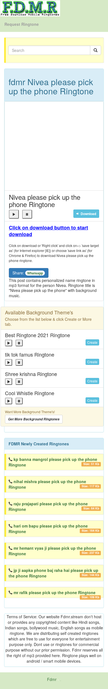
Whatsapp (35, 273)
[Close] (14, 214)
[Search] (95, 50)
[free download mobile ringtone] (30, 8)
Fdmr (51, 679)
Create (92, 342)
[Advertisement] (54, 146)
